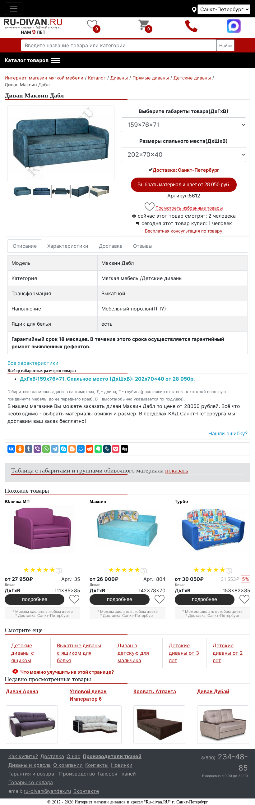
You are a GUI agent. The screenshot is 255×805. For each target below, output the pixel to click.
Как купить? (23, 756)
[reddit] (89, 449)
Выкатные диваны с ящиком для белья (79, 652)
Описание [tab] (25, 246)
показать (176, 470)
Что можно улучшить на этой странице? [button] (67, 672)
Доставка (111, 246)
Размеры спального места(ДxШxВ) (183, 141)
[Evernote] (98, 449)
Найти (225, 45)
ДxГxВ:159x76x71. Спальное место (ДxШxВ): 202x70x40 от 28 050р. (107, 379)
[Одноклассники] (20, 449)
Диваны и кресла (29, 765)
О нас (73, 756)
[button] (32, 60)
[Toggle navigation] (13, 8)
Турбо (181, 501)
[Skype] (63, 449)
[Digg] (124, 449)
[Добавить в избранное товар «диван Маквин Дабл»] (150, 206)
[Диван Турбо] (212, 529)
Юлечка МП (17, 501)
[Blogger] (72, 449)
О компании (68, 765)
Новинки (121, 765)
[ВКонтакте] (11, 449)
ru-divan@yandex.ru (47, 791)
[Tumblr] (28, 449)
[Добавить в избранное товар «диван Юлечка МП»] (74, 599)
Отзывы (142, 246)
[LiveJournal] (107, 449)
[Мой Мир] (81, 449)
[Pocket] (115, 449)
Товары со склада (30, 782)
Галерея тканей (117, 774)
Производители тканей (112, 756)
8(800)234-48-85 (191, 26)
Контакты (97, 765)
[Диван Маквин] (127, 529)
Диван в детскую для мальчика (133, 652)
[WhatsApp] (46, 449)
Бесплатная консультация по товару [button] (183, 230)
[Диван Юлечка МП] (42, 529)
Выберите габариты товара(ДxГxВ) (184, 111)
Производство (77, 774)
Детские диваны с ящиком (22, 652)
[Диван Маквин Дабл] (61, 143)
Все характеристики (32, 363)
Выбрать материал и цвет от (183, 184)
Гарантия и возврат (32, 774)
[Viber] (37, 449)
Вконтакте (86, 791)
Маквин (98, 501)
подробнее (34, 599)
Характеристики (67, 246)
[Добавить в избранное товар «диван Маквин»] (160, 599)
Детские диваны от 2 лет (228, 652)
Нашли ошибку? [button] (228, 433)
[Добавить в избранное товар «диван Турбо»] (244, 599)
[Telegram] (54, 449)
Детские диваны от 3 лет (184, 652)
